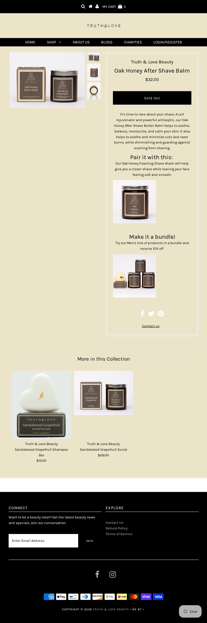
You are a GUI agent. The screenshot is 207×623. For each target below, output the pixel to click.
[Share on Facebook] (142, 315)
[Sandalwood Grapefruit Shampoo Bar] (41, 405)
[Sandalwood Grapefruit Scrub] (103, 393)
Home (30, 42)
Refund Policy (116, 528)
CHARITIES (133, 42)
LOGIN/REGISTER (167, 42)
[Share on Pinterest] (161, 315)
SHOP (51, 42)
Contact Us (114, 523)
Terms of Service (119, 534)
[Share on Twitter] (151, 315)
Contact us (151, 326)
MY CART (114, 7)
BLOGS (106, 42)
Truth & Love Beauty (111, 609)
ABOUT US (81, 42)
